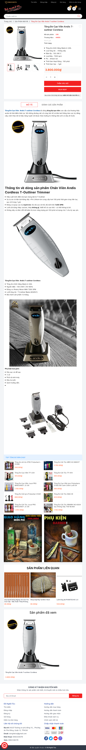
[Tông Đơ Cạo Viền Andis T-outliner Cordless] (32, 644)
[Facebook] (46, 738)
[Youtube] (56, 738)
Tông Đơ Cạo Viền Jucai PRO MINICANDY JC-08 (26, 484)
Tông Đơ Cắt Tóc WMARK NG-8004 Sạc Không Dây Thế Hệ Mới (67, 506)
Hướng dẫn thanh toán (52, 710)
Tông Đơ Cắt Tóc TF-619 (63, 473)
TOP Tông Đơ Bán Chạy (15, 457)
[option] (23, 43)
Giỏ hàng (63, 2)
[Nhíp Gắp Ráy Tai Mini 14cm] (43, 585)
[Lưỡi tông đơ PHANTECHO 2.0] (69, 585)
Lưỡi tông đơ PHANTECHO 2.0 (67, 600)
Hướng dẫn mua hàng (52, 707)
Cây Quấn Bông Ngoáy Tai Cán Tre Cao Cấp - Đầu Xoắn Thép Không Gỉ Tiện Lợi (16, 601)
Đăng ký (53, 2)
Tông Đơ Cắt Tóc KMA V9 (63, 494)
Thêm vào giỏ (62, 83)
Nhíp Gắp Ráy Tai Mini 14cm (40, 600)
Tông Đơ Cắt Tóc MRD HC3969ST (67, 462)
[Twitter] (51, 738)
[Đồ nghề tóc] (13, 9)
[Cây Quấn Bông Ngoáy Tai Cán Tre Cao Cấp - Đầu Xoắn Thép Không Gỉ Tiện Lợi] (17, 585)
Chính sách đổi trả (51, 720)
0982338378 (12, 2)
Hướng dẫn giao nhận (52, 713)
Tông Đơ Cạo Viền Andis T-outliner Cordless (22, 110)
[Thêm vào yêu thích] (80, 26)
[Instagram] (60, 738)
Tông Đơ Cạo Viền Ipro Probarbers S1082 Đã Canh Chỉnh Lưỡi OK (67, 484)
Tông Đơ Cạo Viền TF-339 (24, 473)
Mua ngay (62, 89)
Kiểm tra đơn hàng (75, 2)
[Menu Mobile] (80, 8)
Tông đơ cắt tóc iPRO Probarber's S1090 (27, 463)
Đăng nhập (43, 2)
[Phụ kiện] (63, 538)
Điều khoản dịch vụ (51, 717)
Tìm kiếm (34, 2)
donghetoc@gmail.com (18, 733)
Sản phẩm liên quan (43, 568)
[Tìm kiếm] (78, 16)
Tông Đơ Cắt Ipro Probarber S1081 (28, 494)
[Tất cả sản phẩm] (23, 538)
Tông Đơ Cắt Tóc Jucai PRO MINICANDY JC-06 (25, 506)
